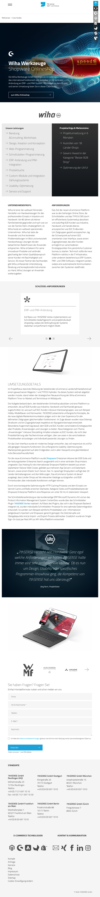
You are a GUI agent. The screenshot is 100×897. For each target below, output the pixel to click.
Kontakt (11, 861)
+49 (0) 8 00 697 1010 (47, 792)
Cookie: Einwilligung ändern (20, 884)
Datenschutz (14, 877)
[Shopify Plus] (44, 851)
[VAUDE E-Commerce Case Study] (71, 673)
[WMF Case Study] (28, 673)
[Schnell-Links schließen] (95, 3)
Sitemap (11, 880)
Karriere (11, 868)
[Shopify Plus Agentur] (95, 23)
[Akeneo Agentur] (95, 28)
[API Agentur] (95, 33)
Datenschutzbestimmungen (29, 741)
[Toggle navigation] (10, 5)
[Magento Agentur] (95, 18)
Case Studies (17, 17)
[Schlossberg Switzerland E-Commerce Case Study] (50, 673)
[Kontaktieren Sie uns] (95, 8)
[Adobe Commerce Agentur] (28, 851)
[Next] (88, 343)
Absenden (14, 750)
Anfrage (11, 864)
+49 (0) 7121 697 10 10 (19, 794)
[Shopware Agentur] (95, 13)
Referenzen (6, 17)
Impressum (13, 874)
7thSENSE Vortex (22, 506)
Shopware (51, 461)
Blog (10, 871)
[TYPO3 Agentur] (95, 38)
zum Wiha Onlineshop (20, 94)
